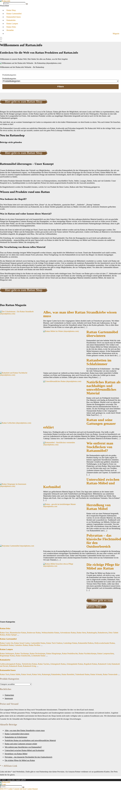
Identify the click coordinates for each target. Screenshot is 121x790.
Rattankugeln (92, 633)
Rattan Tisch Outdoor (54, 643)
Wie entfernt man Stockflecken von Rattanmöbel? (99, 447)
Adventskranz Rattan (68, 633)
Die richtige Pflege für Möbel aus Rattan (103, 566)
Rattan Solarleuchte (23, 656)
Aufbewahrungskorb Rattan (10, 664)
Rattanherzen (103, 633)
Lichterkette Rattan (38, 656)
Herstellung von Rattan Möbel (98, 507)
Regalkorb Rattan (90, 664)
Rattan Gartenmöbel (14, 14)
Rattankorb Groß (104, 664)
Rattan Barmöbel (68, 674)
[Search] (1, 41)
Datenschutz (9, 695)
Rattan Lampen (12, 24)
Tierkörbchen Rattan (29, 664)
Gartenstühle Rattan (38, 643)
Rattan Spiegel (11, 635)
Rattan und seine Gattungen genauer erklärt (21, 744)
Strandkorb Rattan (7, 645)
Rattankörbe (11, 20)
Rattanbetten (56, 674)
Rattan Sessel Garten (22, 643)
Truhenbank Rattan (82, 674)
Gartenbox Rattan (21, 645)
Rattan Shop (11, 10)
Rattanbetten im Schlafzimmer (98, 362)
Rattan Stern (81, 633)
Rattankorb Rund (15, 666)
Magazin (116, 34)
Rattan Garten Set (6, 643)
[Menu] (1, 38)
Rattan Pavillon (34, 645)
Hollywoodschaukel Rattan (104, 643)
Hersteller (10, 30)
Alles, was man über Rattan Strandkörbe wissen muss (80, 314)
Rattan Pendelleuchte (70, 653)
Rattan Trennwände (110, 674)
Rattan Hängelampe (53, 653)
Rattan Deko (11, 27)
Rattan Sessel (26, 674)
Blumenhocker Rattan (18, 633)
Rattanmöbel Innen (13, 17)
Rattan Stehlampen (7, 653)
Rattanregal (46, 674)
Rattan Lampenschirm (105, 653)
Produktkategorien (9, 79)
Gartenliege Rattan (70, 643)
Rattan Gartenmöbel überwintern (102, 334)
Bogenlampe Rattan (7, 656)
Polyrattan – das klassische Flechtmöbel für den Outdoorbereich (103, 540)
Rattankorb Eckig (29, 666)
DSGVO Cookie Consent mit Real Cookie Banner (19, 789)
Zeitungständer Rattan (75, 664)
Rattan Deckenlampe (37, 653)
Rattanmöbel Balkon (85, 643)
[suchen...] (23, 787)
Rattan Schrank (96, 674)
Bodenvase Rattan (34, 633)
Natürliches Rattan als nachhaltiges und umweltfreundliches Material (103, 387)
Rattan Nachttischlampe (87, 653)
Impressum (9, 698)
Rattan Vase (4, 633)
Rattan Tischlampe (22, 653)
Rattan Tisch (4, 674)
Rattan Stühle (15, 674)
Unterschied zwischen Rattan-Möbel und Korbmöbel (24, 750)
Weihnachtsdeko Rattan (50, 633)
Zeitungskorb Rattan (58, 664)
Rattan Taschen (43, 664)
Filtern (60, 86)
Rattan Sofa (36, 674)
